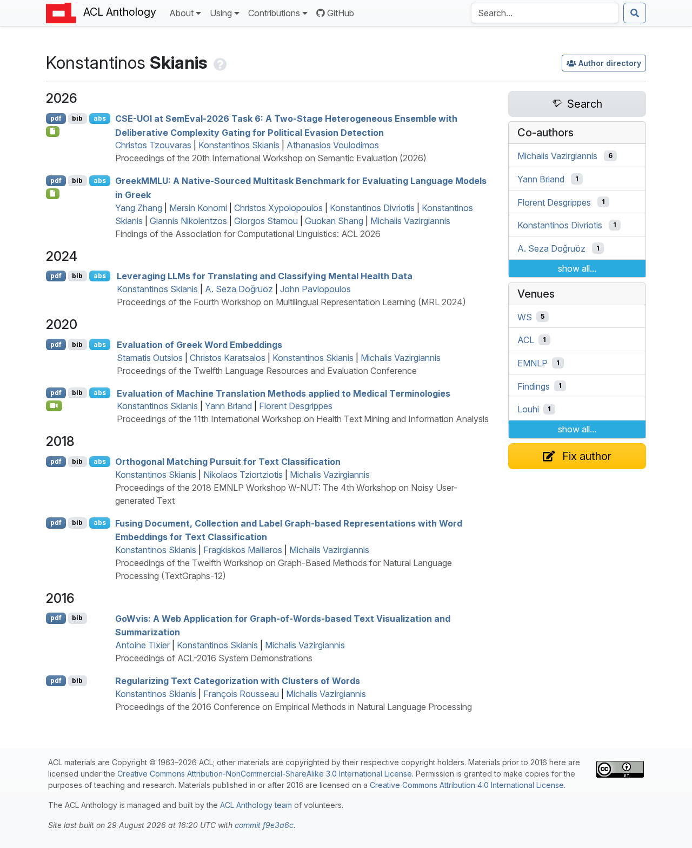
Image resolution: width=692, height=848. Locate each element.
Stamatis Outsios (150, 357)
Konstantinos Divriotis (372, 207)
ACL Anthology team (256, 805)
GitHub (340, 13)
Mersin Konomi (198, 207)
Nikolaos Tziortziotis (243, 474)
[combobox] (545, 13)
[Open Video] (54, 405)
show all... (577, 268)
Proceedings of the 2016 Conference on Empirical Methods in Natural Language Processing (293, 706)
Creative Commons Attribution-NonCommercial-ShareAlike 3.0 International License (264, 773)
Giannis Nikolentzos (188, 220)
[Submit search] (634, 13)
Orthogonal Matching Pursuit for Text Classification (228, 461)
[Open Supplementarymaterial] (52, 131)
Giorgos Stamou (266, 220)
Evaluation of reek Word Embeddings (199, 344)
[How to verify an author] (219, 62)
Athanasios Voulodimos (333, 145)
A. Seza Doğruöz (239, 289)
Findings (533, 385)
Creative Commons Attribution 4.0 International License (467, 785)
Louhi (528, 409)
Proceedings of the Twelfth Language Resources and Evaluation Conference (267, 370)
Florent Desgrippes (295, 405)
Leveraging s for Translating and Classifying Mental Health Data (264, 276)
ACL (525, 339)
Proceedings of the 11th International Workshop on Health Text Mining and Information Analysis (303, 418)
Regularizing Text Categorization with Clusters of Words (237, 680)
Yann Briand (228, 405)
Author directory (609, 63)
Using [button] (221, 13)
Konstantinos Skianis (239, 145)
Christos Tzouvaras (153, 145)
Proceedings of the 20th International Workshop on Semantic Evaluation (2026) (271, 158)
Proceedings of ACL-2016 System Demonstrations (213, 658)
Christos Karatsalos (227, 357)
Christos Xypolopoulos (278, 207)
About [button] (181, 13)
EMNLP (532, 363)
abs (100, 118)
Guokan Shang (334, 220)
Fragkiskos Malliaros (242, 549)
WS (524, 316)
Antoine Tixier (142, 645)
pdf (56, 118)
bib (77, 118)
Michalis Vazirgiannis (410, 220)
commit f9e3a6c (264, 825)
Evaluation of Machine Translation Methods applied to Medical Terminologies (283, 392)
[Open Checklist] (52, 193)
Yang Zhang (138, 207)
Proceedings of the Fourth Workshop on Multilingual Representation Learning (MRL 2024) (291, 302)
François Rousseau (241, 693)
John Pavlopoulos (315, 289)
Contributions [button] (274, 13)
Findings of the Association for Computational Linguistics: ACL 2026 (248, 233)
